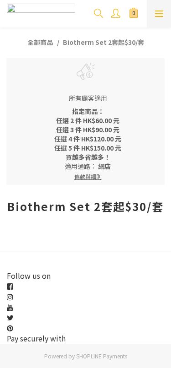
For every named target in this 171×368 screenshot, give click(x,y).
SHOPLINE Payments (101, 356)
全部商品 (40, 42)
